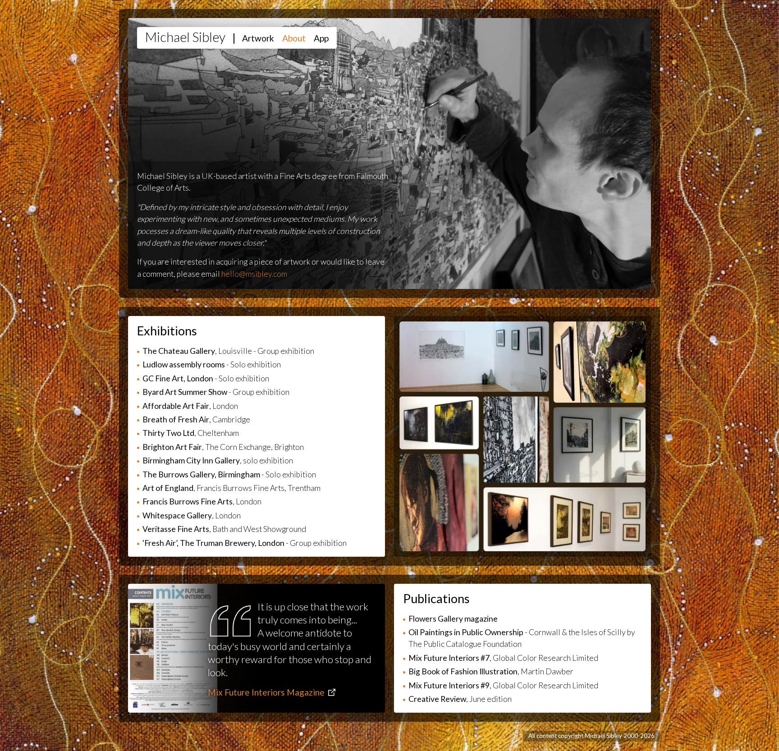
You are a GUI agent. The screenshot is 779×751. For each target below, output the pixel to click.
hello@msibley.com (254, 274)
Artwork (258, 38)
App (321, 38)
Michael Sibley (185, 37)
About (294, 38)
